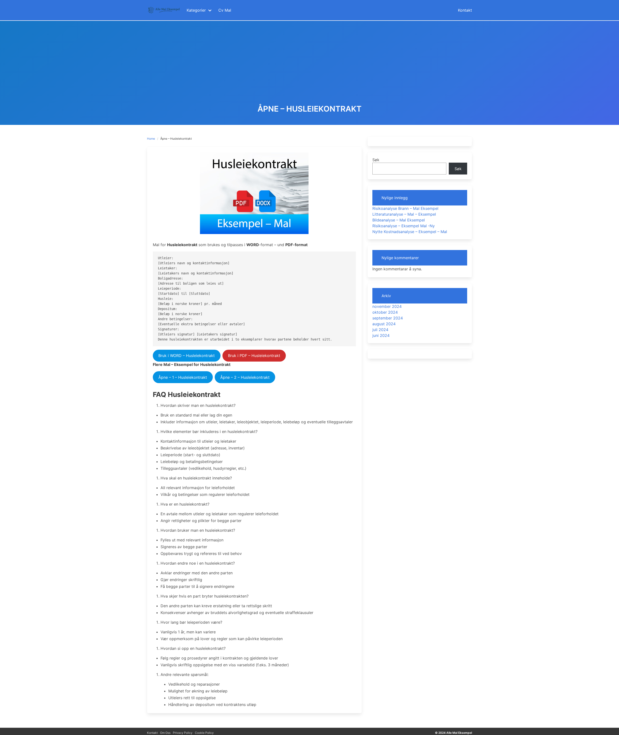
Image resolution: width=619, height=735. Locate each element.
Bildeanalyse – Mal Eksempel (398, 220)
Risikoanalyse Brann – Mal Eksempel (405, 208)
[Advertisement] (309, 68)
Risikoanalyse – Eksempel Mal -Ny (403, 225)
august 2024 (384, 323)
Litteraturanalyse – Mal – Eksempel (404, 214)
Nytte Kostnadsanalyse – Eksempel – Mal (409, 231)
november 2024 (387, 306)
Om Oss (165, 733)
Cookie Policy (204, 733)
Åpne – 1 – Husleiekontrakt (182, 377)
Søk (375, 159)
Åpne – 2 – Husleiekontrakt (245, 377)
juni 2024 (381, 335)
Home (151, 138)
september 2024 (387, 318)
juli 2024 (380, 329)
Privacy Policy (182, 733)
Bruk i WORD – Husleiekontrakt (186, 355)
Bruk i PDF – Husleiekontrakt (254, 355)
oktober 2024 (385, 312)
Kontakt (152, 733)
